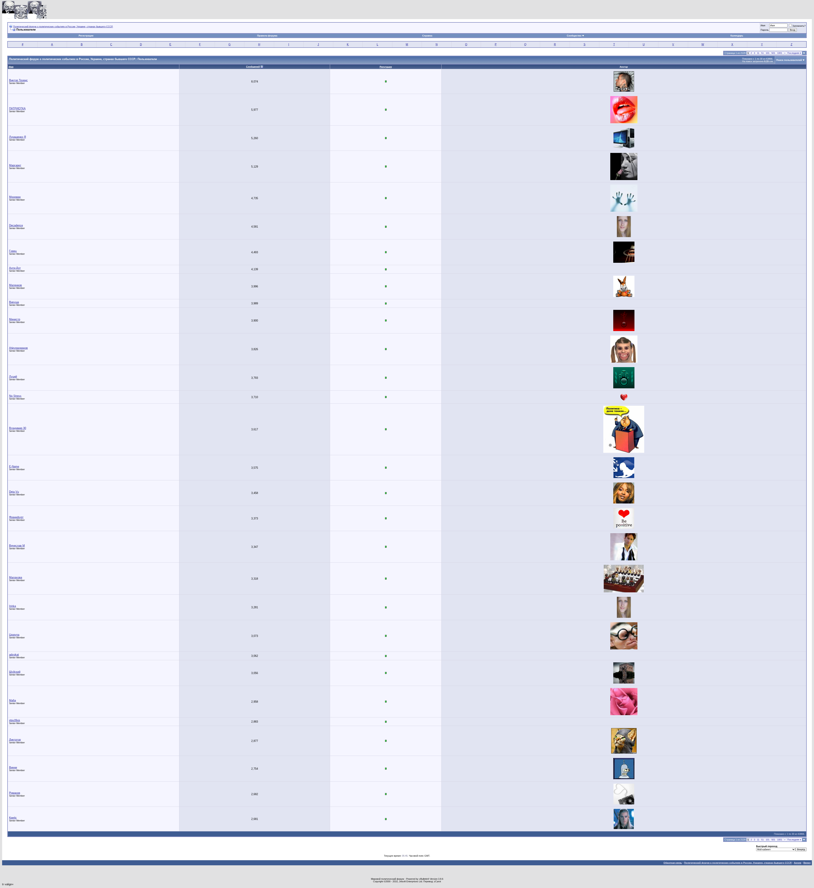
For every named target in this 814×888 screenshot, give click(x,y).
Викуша (14, 302)
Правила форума (267, 35)
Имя (763, 25)
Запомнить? (799, 26)
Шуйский (14, 671)
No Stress (15, 395)
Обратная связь (672, 862)
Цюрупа (14, 634)
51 (762, 53)
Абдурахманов (18, 348)
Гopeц (13, 251)
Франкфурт (16, 517)
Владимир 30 (17, 428)
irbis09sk (14, 720)
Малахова (15, 577)
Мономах (15, 197)
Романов (14, 792)
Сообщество (574, 35)
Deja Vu (14, 491)
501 (773, 53)
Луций (13, 376)
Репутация (386, 67)
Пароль (765, 30)
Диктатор (15, 739)
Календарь (736, 35)
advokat (14, 654)
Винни (13, 767)
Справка (427, 35)
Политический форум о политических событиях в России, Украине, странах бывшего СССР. (63, 26)
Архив (797, 862)
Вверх (807, 862)
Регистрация (86, 35)
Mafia (12, 700)
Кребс (13, 817)
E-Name (14, 466)
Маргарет (15, 165)
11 (758, 53)
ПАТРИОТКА (17, 108)
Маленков (15, 285)
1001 (779, 53)
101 (767, 53)
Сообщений (253, 66)
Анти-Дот (15, 268)
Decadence (16, 225)
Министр (14, 319)
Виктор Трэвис (18, 80)
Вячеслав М (17, 545)
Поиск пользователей (789, 60)
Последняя (794, 53)
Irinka (12, 606)
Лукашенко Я (17, 136)
